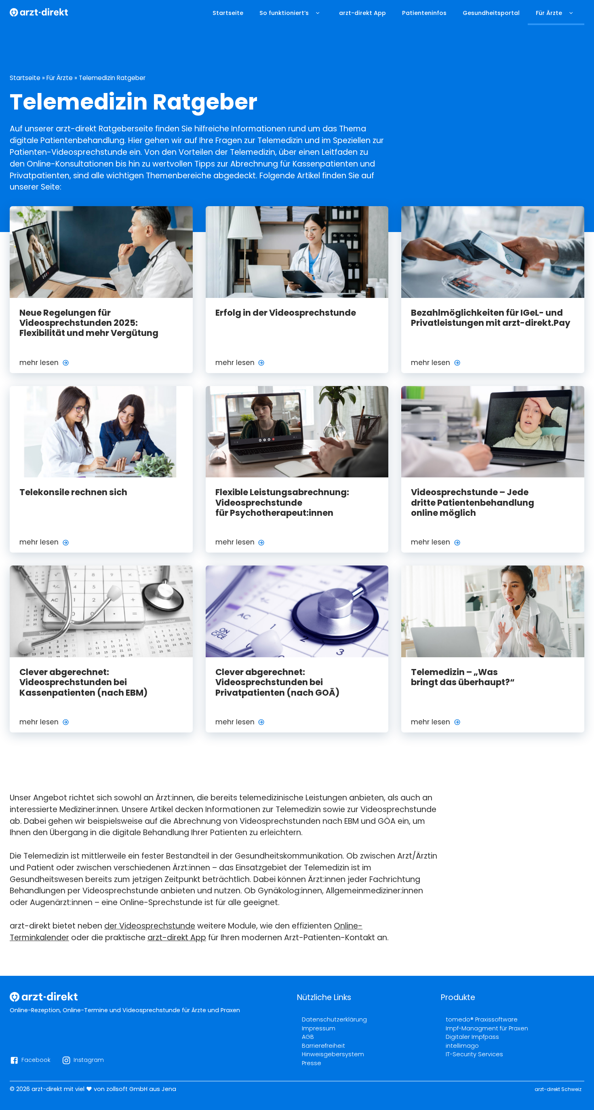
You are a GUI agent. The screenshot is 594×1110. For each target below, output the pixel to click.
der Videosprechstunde (149, 925)
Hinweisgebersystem (333, 1054)
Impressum (318, 1028)
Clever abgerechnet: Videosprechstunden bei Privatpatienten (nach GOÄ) (277, 682)
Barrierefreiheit (323, 1046)
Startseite (228, 13)
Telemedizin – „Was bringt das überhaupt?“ (462, 677)
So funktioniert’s (284, 13)
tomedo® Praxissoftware (482, 1019)
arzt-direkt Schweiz (558, 1089)
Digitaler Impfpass (472, 1037)
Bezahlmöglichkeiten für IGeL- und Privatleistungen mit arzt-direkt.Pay (490, 318)
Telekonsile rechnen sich (73, 492)
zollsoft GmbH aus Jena (141, 1089)
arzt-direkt (47, 1089)
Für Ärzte (549, 13)
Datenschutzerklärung (334, 1019)
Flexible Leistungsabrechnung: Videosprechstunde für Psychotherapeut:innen (282, 502)
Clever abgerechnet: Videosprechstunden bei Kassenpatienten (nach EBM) (83, 682)
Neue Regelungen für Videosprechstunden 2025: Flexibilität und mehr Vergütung (88, 323)
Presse (311, 1063)
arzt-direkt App (362, 13)
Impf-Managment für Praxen (487, 1028)
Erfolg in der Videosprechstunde (285, 313)
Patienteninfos (424, 13)
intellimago (462, 1046)
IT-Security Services (474, 1054)
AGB (308, 1037)
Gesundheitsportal (491, 13)
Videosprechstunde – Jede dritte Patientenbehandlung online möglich (472, 502)
